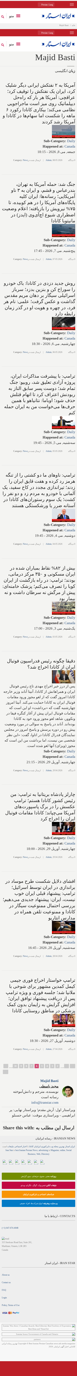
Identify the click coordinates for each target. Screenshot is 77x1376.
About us (6, 1275)
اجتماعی (18, 1146)
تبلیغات (10, 1146)
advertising (43, 1150)
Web (38, 1154)
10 (15, 1066)
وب (51, 1146)
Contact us (6, 1282)
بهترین (61, 1146)
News (25, 160)
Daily (71, 141)
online (62, 1150)
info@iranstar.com (45, 1102)
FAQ (4, 1290)
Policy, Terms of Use (11, 1305)
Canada (69, 146)
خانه (73, 25)
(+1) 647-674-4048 (10, 1228)
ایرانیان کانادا (34, 1146)
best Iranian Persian (23, 1150)
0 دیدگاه (71, 160)
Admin (49, 160)
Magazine (55, 1150)
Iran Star (9, 1150)
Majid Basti (49, 1081)
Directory (45, 1154)
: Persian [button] (47, 4)
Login (4, 1297)
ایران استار (70, 1146)
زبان (72, 71)
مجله (56, 1146)
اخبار (24, 1146)
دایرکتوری (45, 1146)
